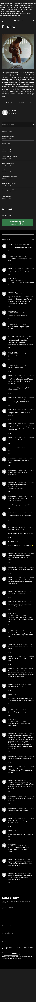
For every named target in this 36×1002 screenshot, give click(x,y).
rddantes (12, 111)
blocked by (17, 222)
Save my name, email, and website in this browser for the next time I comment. (18, 948)
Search (32, 124)
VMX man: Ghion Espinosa (9, 183)
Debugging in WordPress (7, 9)
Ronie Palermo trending (8, 136)
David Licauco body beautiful (9, 176)
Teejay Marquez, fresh (8, 163)
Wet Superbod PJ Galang (8, 150)
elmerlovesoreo (13, 541)
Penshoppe (30, 77)
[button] (3, 21)
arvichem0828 (12, 352)
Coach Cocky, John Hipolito (9, 156)
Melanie (10, 684)
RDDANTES (18, 21)
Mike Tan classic (6, 196)
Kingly (3, 170)
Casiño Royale (6, 143)
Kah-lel (10, 244)
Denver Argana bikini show (9, 190)
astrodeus (11, 644)
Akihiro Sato (6, 87)
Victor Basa (22, 82)
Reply (9, 250)
